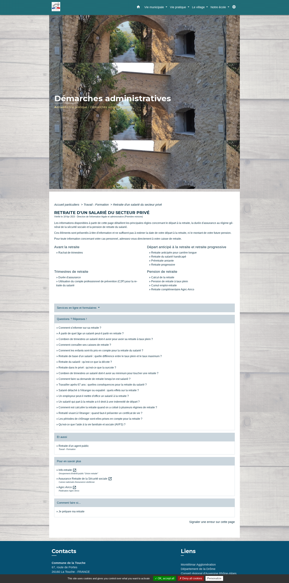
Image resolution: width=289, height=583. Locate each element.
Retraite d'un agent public (74, 445)
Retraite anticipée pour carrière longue (174, 252)
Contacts (64, 551)
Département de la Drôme (198, 569)
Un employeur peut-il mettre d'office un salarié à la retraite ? (94, 396)
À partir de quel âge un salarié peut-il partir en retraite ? (91, 333)
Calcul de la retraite (162, 277)
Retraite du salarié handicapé (168, 256)
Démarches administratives (110, 107)
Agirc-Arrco (67, 487)
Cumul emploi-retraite (164, 285)
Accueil (60, 107)
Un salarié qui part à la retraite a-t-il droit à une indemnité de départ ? (99, 401)
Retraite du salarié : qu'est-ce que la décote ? (85, 361)
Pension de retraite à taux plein (169, 281)
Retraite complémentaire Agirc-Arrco (172, 289)
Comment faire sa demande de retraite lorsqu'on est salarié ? (94, 379)
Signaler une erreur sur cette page (212, 522)
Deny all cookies (192, 578)
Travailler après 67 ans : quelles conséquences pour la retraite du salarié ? (103, 384)
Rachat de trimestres (70, 252)
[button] (138, 8)
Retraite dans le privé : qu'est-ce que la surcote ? (87, 367)
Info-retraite (68, 470)
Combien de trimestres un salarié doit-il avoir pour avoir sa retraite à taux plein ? (106, 339)
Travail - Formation (97, 204)
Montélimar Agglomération (198, 564)
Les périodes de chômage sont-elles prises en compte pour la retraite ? (100, 418)
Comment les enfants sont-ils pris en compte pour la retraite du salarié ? (101, 350)
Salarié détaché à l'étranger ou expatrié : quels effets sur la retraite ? (99, 390)
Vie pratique (78, 107)
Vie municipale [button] (154, 7)
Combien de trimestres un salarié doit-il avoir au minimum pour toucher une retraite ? (108, 373)
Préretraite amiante (162, 260)
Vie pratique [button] (178, 7)
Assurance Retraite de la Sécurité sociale (85, 478)
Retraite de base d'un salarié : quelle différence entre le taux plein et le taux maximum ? (110, 356)
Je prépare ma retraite (71, 511)
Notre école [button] (219, 7)
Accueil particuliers (67, 204)
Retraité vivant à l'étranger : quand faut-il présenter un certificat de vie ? (100, 413)
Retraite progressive (163, 264)
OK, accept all (165, 578)
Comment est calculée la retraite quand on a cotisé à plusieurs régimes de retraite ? (108, 407)
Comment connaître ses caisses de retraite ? (85, 344)
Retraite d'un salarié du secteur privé (137, 204)
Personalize (214, 578)
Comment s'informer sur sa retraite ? (80, 327)
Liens (188, 551)
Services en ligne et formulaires (77, 307)
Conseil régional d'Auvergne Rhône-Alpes (208, 573)
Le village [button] (199, 7)
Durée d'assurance (69, 277)
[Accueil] (72, 7)
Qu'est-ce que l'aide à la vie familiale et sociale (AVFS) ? (92, 424)
